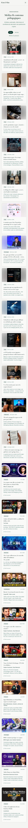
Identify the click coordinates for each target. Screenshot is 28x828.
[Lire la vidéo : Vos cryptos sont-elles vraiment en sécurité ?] (14, 614)
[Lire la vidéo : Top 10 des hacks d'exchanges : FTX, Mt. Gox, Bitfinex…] (14, 651)
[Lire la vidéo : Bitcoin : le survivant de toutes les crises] (14, 580)
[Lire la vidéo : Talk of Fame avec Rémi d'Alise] (14, 760)
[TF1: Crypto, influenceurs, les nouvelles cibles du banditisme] (14, 543)
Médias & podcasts (14, 35)
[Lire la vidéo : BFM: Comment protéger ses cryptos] (14, 725)
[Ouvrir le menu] (25, 2)
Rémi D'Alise (5, 3)
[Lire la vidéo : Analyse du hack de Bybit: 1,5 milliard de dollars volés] (14, 507)
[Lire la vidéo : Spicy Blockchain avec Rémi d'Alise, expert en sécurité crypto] (14, 687)
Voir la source (7, 495)
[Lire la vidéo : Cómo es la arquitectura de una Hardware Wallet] (14, 794)
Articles (17, 32)
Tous (10, 32)
